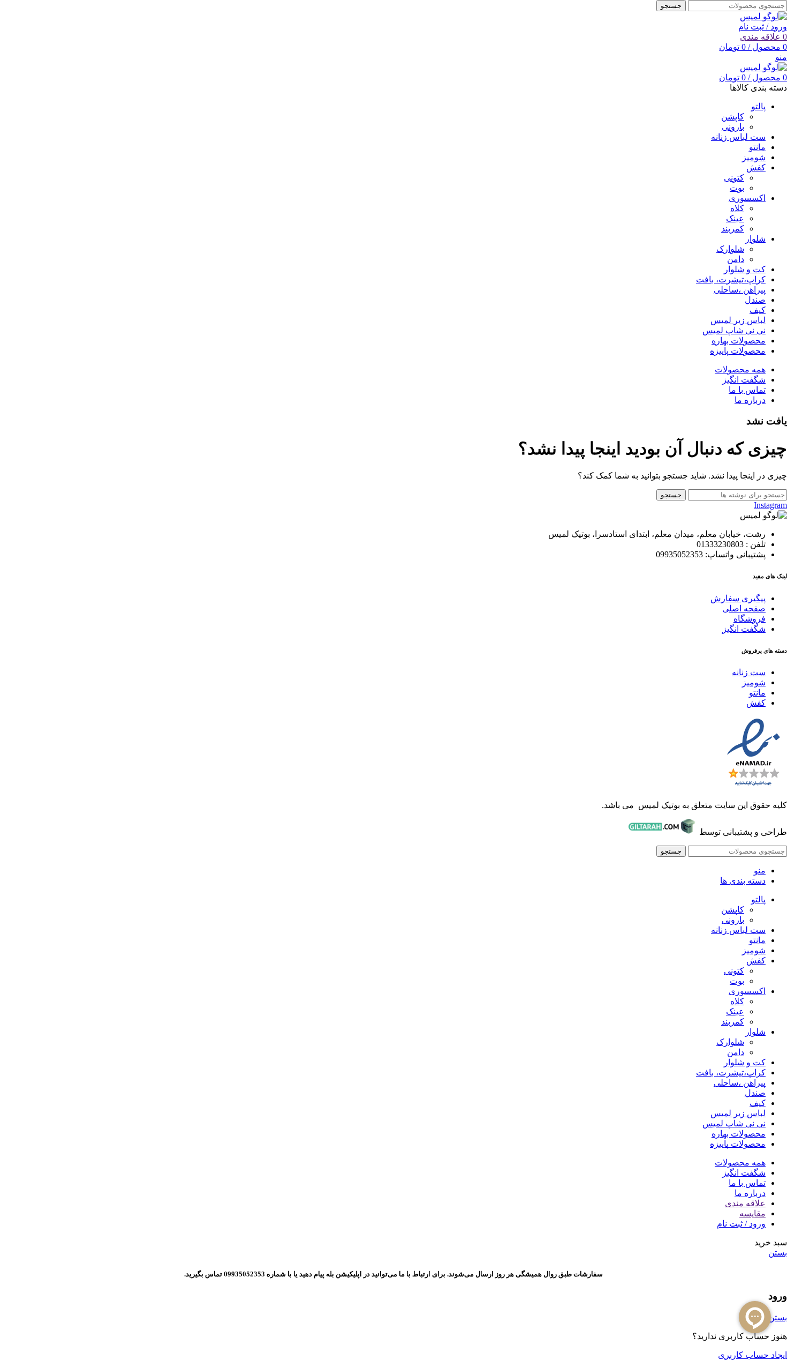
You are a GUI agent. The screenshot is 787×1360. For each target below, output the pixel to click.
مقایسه (752, 1213)
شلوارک (730, 248)
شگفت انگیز (744, 628)
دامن (735, 259)
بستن (777, 1252)
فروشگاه (749, 618)
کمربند (732, 228)
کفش (756, 702)
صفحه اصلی (744, 608)
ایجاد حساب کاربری (752, 1354)
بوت (737, 187)
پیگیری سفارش (738, 598)
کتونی (734, 177)
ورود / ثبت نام (741, 1223)
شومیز (754, 682)
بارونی (733, 126)
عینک (735, 218)
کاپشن (732, 116)
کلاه (737, 208)
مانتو (757, 692)
